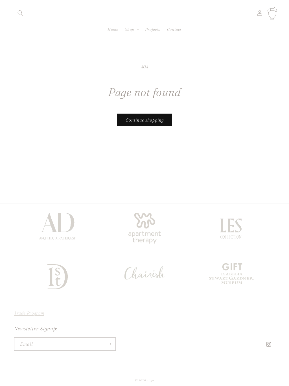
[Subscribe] (109, 344)
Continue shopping (145, 120)
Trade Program (29, 313)
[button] (20, 13)
